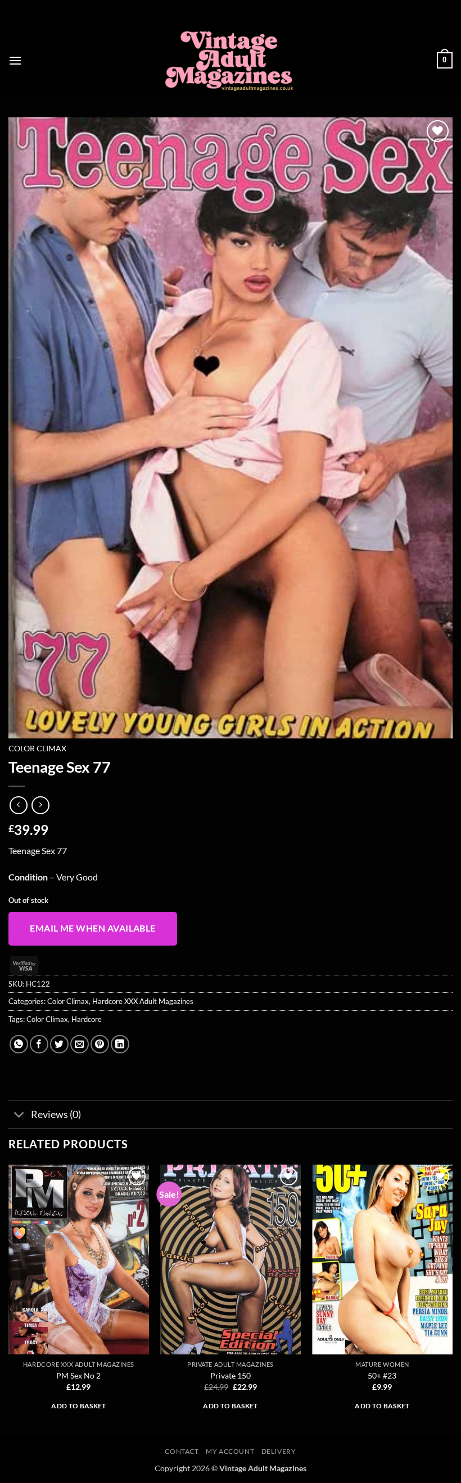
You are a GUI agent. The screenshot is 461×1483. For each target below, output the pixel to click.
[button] (15, 60)
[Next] (452, 1299)
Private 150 (230, 1375)
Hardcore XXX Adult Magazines (142, 1001)
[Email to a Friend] (79, 1044)
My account (230, 1451)
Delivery (278, 1451)
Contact (181, 1451)
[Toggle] (19, 1115)
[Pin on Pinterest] (100, 1044)
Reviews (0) (56, 1114)
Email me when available (93, 928)
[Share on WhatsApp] (19, 1044)
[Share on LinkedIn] (120, 1044)
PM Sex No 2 (78, 1375)
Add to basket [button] (78, 1405)
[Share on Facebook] (39, 1044)
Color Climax (37, 748)
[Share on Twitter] (59, 1044)
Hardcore (86, 1019)
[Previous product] (40, 805)
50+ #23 (382, 1375)
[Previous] (9, 1299)
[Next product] (18, 805)
